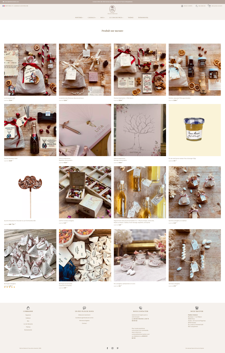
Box (102, 17)
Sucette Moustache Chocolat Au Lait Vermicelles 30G (20, 220)
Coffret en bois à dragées (66, 220)
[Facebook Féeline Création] (107, 348)
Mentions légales (84, 320)
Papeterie (78, 17)
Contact (84, 323)
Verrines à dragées (174, 283)
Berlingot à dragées (10, 283)
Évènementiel (143, 17)
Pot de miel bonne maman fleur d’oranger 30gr (182, 158)
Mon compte (188, 6)
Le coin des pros (115, 17)
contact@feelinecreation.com (11, 1)
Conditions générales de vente (84, 318)
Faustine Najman (200, 348)
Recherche (202, 6)
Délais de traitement (84, 315)
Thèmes (130, 17)
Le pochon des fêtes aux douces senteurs (71, 98)
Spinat (193, 348)
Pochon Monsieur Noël (10, 158)
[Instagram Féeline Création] (112, 348)
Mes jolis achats (215, 6)
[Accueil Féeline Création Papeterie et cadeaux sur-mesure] (112, 9)
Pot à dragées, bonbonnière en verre (124, 283)
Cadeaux (91, 17)
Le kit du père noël (9, 98)
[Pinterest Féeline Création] (117, 348)
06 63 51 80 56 (138, 319)
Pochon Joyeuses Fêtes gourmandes (179, 98)
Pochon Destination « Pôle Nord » (124, 98)
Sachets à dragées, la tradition (178, 220)
